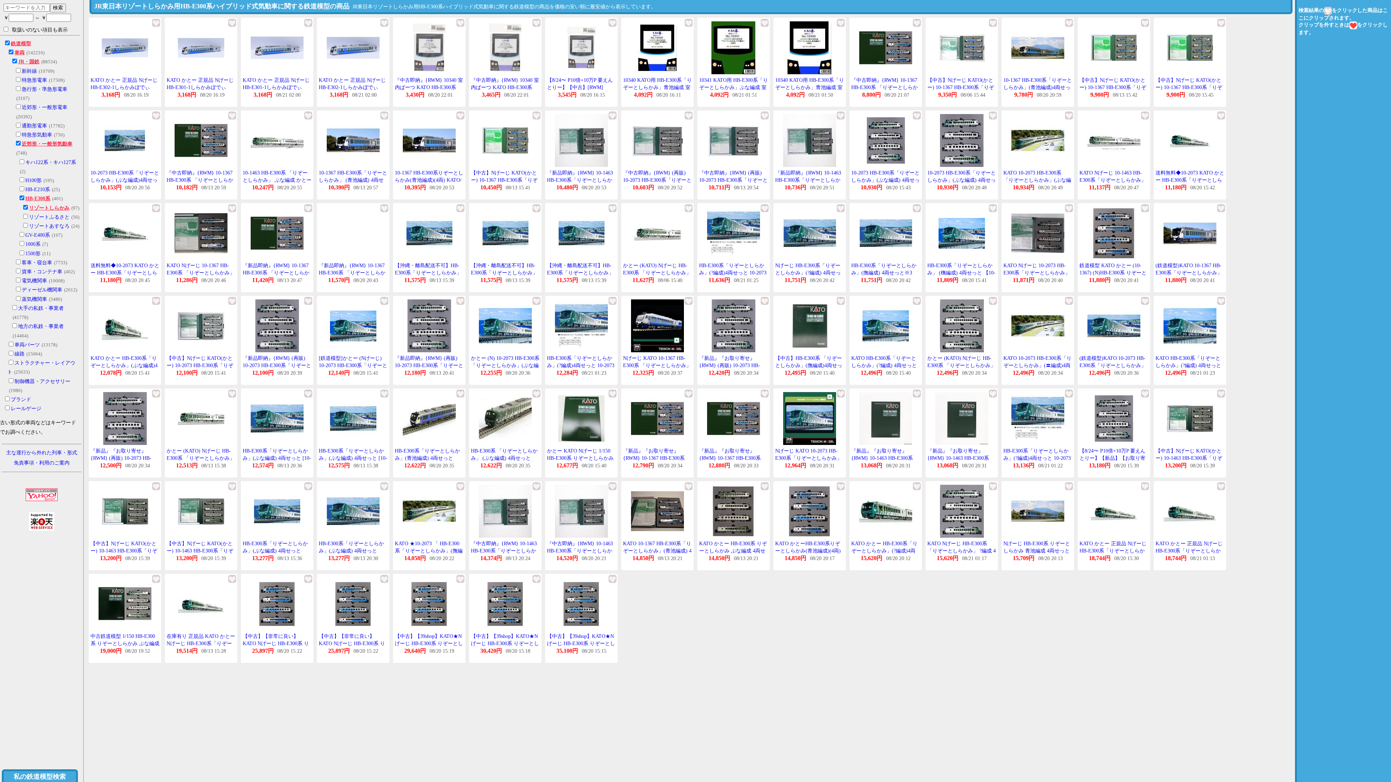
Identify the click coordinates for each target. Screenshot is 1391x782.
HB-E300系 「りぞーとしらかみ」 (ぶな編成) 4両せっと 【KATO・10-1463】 (504, 458)
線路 (19, 354)
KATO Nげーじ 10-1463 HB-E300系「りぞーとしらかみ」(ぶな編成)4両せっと (1112, 180)
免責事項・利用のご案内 (42, 463)
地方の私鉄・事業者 (41, 326)
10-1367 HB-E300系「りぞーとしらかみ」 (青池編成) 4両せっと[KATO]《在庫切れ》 (353, 180)
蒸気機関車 (34, 299)
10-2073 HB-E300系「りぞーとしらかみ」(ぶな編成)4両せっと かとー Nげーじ (125, 180)
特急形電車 (34, 80)
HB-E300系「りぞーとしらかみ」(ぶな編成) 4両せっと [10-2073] (277, 458)
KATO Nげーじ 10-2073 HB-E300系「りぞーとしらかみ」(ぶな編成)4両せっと (1036, 272)
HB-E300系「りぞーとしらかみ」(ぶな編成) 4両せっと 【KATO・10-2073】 (351, 550)
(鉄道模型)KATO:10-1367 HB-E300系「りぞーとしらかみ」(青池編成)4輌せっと (1189, 272)
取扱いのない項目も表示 (40, 30)
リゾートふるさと (49, 217)
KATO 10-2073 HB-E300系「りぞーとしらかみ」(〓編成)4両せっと (1037, 365)
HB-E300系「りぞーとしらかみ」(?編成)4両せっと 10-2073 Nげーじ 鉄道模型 (1037, 458)
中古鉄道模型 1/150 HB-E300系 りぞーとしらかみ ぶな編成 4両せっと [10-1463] (125, 643)
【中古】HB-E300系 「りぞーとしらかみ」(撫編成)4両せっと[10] (808, 365)
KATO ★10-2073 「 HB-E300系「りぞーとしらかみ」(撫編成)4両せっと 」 (429, 550)
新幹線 (29, 71)
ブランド (21, 399)
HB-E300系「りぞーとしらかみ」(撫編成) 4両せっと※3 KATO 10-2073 (883, 272)
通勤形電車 (34, 126)
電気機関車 (34, 280)
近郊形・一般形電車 (44, 107)
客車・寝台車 (37, 262)
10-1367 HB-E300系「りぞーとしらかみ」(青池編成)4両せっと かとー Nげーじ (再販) (1037, 87)
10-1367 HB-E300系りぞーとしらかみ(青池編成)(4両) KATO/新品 (429, 180)
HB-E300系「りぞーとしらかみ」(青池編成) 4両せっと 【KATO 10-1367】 (427, 458)
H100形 (33, 180)
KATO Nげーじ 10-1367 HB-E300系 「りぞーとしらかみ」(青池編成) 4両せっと (201, 272)
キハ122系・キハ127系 (50, 162)
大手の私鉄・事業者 (41, 308)
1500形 (33, 253)
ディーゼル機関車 (42, 290)
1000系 (33, 244)
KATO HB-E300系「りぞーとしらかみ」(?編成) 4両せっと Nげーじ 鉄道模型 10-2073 (884, 365)
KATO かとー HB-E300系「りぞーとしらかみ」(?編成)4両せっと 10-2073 (884, 550)
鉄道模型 (21, 43)
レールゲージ (26, 408)
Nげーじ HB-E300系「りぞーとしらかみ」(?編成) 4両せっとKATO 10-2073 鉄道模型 (808, 272)
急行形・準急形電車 (44, 89)
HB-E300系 (37, 198)
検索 (58, 7)
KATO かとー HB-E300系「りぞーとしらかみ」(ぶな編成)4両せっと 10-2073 (124, 365)
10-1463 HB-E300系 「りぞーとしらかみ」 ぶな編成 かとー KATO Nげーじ (277, 180)
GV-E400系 (37, 235)
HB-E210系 (37, 189)
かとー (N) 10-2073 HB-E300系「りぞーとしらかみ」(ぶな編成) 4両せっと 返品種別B (505, 365)
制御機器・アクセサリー (42, 381)
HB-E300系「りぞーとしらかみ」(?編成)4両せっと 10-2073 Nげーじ (732, 272)
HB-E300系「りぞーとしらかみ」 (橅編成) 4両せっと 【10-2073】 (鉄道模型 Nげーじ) (961, 272)
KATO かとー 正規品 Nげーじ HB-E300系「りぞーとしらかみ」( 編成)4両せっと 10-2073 (1112, 550)
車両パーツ (27, 345)
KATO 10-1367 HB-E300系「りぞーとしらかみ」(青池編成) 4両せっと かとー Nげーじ (657, 550)
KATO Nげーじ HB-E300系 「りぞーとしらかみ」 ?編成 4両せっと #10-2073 (961, 550)
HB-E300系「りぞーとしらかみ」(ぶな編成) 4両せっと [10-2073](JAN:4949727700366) (353, 458)
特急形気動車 (37, 135)
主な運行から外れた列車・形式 (41, 452)
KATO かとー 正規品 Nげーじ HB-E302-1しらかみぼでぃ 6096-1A (124, 87)
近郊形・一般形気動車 (47, 144)
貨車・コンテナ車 (42, 271)
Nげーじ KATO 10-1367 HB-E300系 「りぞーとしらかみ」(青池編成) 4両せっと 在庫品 (657, 365)
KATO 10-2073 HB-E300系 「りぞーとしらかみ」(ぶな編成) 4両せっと (1037, 180)
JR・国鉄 (28, 61)
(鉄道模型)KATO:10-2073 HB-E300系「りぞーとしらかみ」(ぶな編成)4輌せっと (1112, 365)
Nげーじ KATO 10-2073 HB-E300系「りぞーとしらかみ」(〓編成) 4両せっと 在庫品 (808, 458)
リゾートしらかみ (49, 208)
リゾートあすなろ (49, 226)
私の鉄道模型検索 (40, 776)
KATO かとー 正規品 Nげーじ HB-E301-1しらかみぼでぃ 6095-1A (200, 87)
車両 (19, 52)
